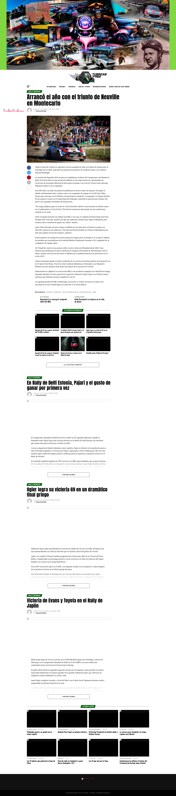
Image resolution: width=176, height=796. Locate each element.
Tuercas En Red (41, 111)
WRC (94, 292)
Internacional (51, 86)
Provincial (71, 86)
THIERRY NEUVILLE (86, 292)
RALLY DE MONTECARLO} (70, 292)
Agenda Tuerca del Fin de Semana (119, 86)
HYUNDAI (50, 292)
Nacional (62, 86)
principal (58, 292)
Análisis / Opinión (84, 86)
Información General (99, 86)
